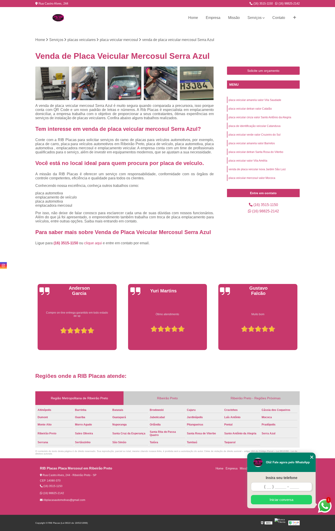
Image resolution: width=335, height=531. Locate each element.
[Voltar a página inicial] (58, 17)
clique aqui (93, 243)
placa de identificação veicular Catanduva (255, 126)
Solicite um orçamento (263, 70)
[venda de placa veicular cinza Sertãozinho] (197, 84)
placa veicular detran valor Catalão (250, 108)
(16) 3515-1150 (263, 3)
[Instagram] (3, 265)
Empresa (213, 18)
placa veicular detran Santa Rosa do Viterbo (256, 152)
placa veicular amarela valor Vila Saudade (255, 100)
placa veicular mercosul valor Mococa (252, 178)
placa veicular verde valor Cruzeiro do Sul (255, 134)
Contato (278, 18)
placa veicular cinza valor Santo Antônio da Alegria (260, 117)
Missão (234, 18)
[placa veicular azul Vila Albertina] (52, 84)
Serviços (254, 18)
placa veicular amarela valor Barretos (252, 143)
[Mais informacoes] (294, 17)
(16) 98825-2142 (289, 3)
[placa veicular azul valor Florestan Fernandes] (89, 84)
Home (193, 18)
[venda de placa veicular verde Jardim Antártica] (125, 84)
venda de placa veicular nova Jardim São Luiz (257, 169)
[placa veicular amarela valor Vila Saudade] (161, 84)
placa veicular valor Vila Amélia (248, 160)
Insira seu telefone (281, 478)
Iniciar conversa (281, 500)
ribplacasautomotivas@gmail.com (64, 500)
